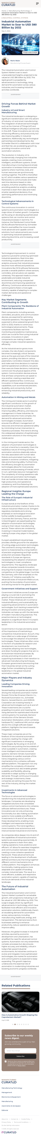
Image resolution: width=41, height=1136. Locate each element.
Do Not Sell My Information (11, 1125)
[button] (13, 1024)
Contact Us (14, 1119)
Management (7, 1092)
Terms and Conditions (21, 1122)
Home (4, 11)
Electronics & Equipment (11, 1097)
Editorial (5, 1110)
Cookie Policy (25, 1119)
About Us (5, 1119)
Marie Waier (15, 61)
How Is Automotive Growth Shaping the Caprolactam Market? (20, 1016)
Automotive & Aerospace (11, 1106)
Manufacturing (7, 1101)
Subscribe (20, 1056)
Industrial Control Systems (15, 18)
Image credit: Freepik (30, 52)
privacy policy (22, 1065)
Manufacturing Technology (19, 11)
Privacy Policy (6, 1122)
